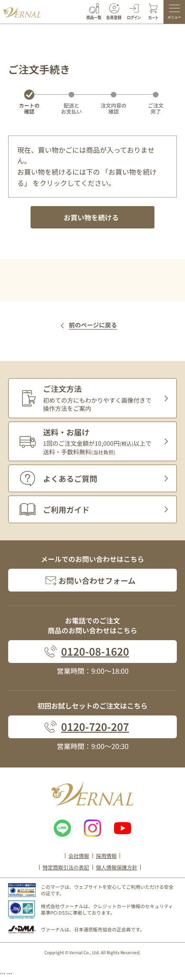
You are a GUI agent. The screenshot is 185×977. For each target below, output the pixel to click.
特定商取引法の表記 (66, 867)
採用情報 (106, 855)
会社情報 (78, 855)
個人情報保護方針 (116, 867)
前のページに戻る (93, 325)
